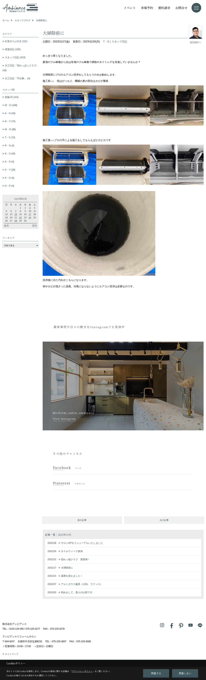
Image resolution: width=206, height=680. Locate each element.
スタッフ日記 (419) (15, 57)
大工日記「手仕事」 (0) (17, 78)
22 (20, 217)
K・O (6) (9, 177)
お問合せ (181, 7)
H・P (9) (9, 185)
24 (30, 217)
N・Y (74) (10, 121)
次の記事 (164, 520)
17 (30, 214)
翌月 (34, 225)
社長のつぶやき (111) (16, 41)
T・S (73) (10, 137)
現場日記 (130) (13, 49)
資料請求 (164, 7)
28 (15, 220)
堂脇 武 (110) (12, 97)
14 (15, 214)
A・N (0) (9, 161)
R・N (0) (9, 145)
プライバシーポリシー (82, 671)
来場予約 (147, 7)
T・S (106, 41)
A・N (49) (10, 113)
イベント (130, 7)
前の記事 (82, 520)
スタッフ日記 (119, 41)
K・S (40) (10, 153)
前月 (6, 225)
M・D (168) (11, 105)
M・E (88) (10, 129)
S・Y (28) (10, 169)
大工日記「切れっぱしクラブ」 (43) (20, 68)
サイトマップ (11, 654)
